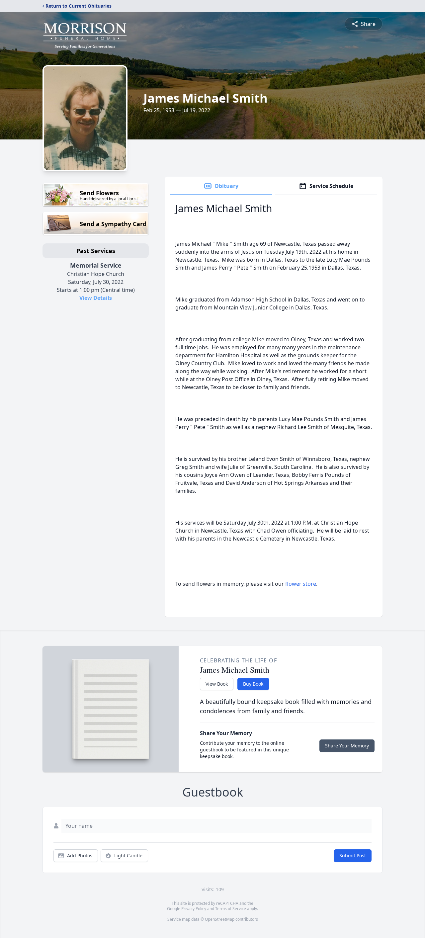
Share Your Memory (347, 745)
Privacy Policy (193, 908)
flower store (300, 583)
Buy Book (253, 684)
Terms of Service (230, 908)
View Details (95, 297)
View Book (217, 684)
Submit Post (352, 855)
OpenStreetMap (219, 919)
